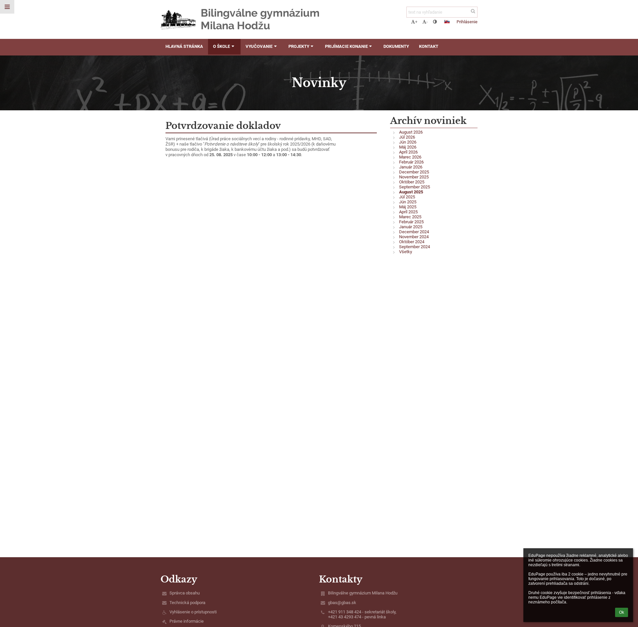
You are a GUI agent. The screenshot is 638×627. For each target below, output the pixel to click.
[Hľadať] (473, 11)
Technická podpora (187, 602)
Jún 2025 (407, 201)
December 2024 (414, 231)
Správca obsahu (184, 592)
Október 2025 (411, 181)
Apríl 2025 (408, 211)
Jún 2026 (407, 142)
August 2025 (411, 191)
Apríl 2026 (408, 152)
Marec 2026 (410, 157)
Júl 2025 (407, 196)
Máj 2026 (407, 147)
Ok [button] (621, 612)
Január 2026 (410, 166)
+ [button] (416, 21)
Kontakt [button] (428, 46)
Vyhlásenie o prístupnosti (193, 611)
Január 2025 (410, 226)
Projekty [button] (298, 46)
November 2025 (414, 176)
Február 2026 (411, 161)
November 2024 (414, 236)
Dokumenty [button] (396, 46)
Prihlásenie (467, 21)
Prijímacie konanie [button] (346, 46)
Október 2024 (411, 241)
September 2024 (414, 246)
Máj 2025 (407, 206)
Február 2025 (411, 221)
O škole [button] (221, 46)
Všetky (405, 251)
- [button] (427, 21)
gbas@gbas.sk (342, 602)
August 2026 (411, 132)
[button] (435, 22)
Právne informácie (186, 621)
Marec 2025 (410, 216)
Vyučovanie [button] (259, 46)
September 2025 (414, 186)
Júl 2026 (407, 137)
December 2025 (414, 171)
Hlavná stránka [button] (184, 46)
